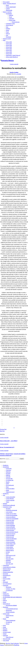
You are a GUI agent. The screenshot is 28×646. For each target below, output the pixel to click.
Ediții (4, 40)
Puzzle (10, 17)
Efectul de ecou (15, 22)
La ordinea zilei (9, 480)
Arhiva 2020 (9, 52)
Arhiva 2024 (9, 45)
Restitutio (8, 560)
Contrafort (11, 18)
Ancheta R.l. (6, 493)
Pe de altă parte (10, 485)
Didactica (8, 472)
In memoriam (6, 595)
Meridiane (8, 37)
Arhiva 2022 (9, 48)
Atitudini (5, 503)
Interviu (8, 33)
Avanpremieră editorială (9, 505)
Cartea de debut (10, 522)
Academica (5, 465)
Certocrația (8, 468)
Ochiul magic (12, 20)
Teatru (7, 502)
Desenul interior (10, 550)
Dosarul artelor (6, 578)
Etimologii (5, 582)
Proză (7, 32)
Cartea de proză (10, 537)
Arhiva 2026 (9, 42)
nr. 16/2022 (18, 74)
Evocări (5, 592)
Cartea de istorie (10, 530)
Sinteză (4, 634)
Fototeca (8, 28)
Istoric (7, 5)
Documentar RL (7, 575)
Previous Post (3, 429)
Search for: (3, 458)
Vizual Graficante (14, 643)
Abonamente (9, 10)
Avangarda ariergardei (11, 510)
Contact (8, 8)
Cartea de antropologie (11, 515)
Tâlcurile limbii (6, 639)
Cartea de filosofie (10, 527)
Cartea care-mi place (11, 513)
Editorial (11, 15)
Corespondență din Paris (12, 608)
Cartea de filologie (10, 525)
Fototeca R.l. (6, 593)
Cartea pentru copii (10, 543)
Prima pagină (6, 2)
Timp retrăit (6, 640)
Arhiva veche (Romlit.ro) (12, 57)
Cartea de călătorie (10, 517)
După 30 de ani (9, 637)
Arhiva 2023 (9, 47)
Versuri (7, 624)
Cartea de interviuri (11, 528)
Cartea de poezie (10, 535)
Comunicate (6, 565)
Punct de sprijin (9, 558)
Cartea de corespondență (12, 518)
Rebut (7, 617)
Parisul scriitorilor (10, 612)
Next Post (2, 431)
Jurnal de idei (9, 478)
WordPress (16, 645)
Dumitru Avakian (14, 72)
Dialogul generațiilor (8, 572)
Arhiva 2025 (9, 43)
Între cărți (8, 557)
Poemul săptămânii (10, 620)
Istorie (4, 602)
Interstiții (8, 477)
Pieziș (7, 487)
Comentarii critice (10, 23)
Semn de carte (9, 563)
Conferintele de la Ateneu (9, 567)
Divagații (8, 473)
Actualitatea (9, 13)
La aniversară (9, 590)
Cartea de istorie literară (12, 532)
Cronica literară (10, 548)
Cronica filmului (10, 498)
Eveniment (5, 585)
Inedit (4, 598)
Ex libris (8, 552)
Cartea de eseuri (10, 523)
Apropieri (8, 508)
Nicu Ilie (8, 643)
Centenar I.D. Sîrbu (10, 588)
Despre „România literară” (9, 3)
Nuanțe (7, 482)
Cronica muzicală (14, 64)
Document (5, 573)
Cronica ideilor (9, 547)
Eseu (7, 27)
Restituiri (5, 630)
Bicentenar (8, 587)
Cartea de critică (10, 520)
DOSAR (4, 577)
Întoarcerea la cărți (10, 555)
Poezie (7, 30)
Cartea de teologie (10, 542)
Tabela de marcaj (10, 492)
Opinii (7, 483)
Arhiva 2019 (9, 53)
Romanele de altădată (11, 605)
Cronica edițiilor (10, 545)
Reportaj (5, 629)
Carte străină (9, 512)
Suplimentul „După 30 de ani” (13, 55)
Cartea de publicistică (11, 538)
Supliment (5, 635)
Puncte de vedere (10, 488)
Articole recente (7, 38)
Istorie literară (9, 25)
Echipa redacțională (11, 7)
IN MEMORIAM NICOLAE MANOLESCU (12, 597)
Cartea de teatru (10, 540)
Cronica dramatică (10, 497)
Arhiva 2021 (9, 50)
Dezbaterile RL (6, 570)
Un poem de (9, 622)
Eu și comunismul (7, 583)
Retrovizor (8, 562)
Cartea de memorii (10, 533)
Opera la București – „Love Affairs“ (9, 441)
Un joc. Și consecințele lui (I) (7, 447)
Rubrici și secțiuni (7, 12)
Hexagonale (9, 610)
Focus (7, 553)
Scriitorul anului (7, 632)
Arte (7, 35)
